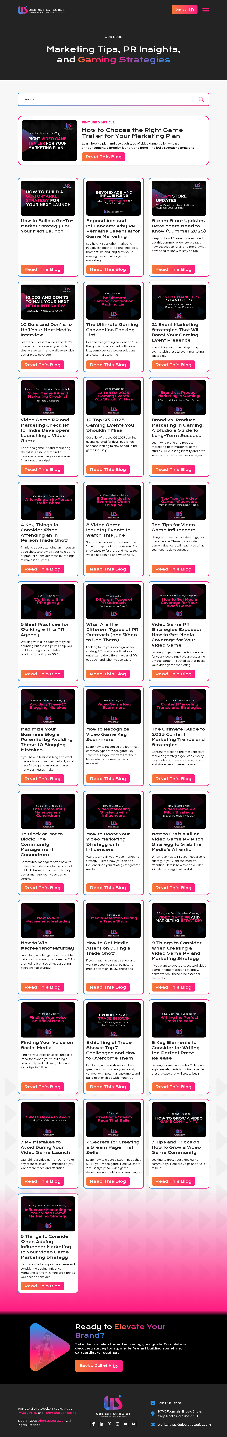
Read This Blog (104, 156)
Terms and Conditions (60, 1413)
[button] (205, 9)
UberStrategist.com (52, 1420)
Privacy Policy (27, 1413)
